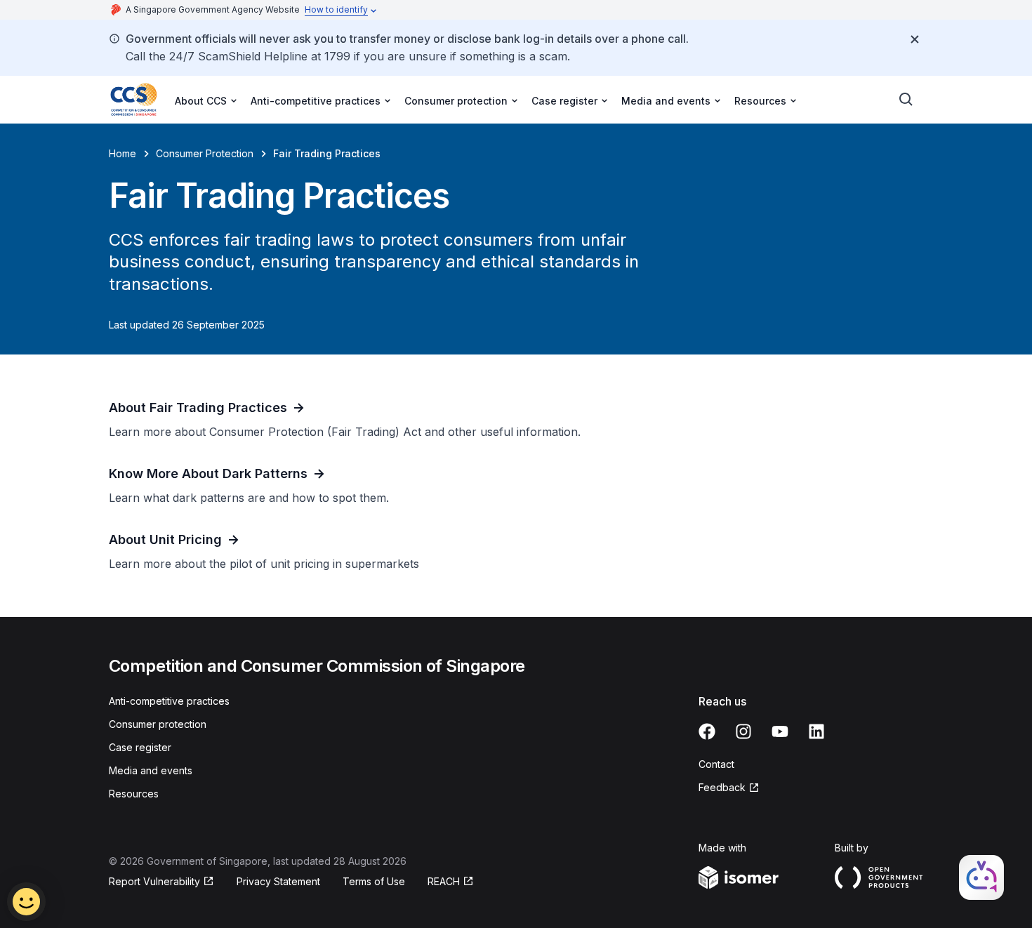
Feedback (729, 788)
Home (122, 153)
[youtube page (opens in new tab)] (780, 731)
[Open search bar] (906, 100)
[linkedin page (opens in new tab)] (816, 731)
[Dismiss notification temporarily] (915, 39)
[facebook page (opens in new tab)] (707, 731)
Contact (716, 764)
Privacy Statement (278, 881)
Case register (140, 747)
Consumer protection (157, 724)
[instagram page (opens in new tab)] (743, 731)
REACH (451, 882)
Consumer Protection (204, 153)
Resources (134, 794)
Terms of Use (374, 881)
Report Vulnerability (154, 882)
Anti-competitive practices (169, 701)
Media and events (150, 770)
